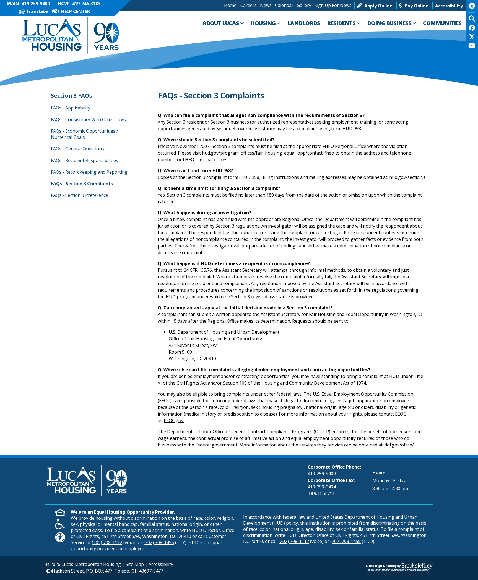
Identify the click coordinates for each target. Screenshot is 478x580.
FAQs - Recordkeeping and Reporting (89, 172)
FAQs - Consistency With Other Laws (88, 119)
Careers (248, 5)
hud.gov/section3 (407, 177)
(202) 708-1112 (107, 542)
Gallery (304, 5)
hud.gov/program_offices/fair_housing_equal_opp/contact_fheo (268, 153)
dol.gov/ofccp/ (399, 445)
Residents (342, 23)
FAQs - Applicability (70, 108)
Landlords (303, 23)
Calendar (284, 5)
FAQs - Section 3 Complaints (82, 184)
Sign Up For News (333, 5)
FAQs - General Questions (77, 149)
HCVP (79, 4)
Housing (264, 23)
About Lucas (221, 23)
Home (230, 5)
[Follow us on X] (472, 37)
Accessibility (161, 564)
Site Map (135, 564)
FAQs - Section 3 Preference (79, 195)
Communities (442, 23)
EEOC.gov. (174, 420)
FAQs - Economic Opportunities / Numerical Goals (84, 134)
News (266, 5)
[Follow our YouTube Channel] (471, 46)
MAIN (28, 4)
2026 (55, 564)
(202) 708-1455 (159, 542)
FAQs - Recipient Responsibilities (84, 160)
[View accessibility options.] (471, 8)
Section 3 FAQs (71, 95)
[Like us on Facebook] (472, 28)
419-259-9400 (322, 474)
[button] (449, 5)
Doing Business (389, 23)
